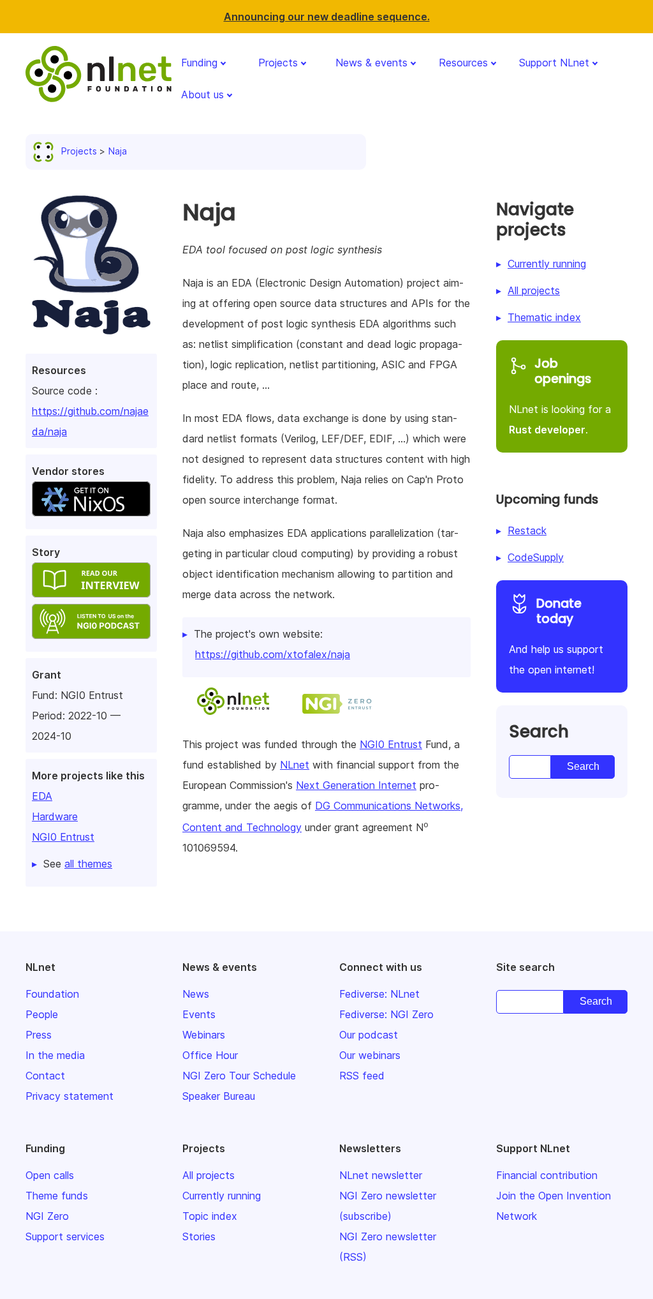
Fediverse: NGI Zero (386, 1014)
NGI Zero (47, 1216)
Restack (527, 530)
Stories (199, 1236)
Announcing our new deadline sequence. (327, 16)
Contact (45, 1075)
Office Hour (210, 1055)
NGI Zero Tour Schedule (239, 1075)
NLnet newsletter (380, 1175)
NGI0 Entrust (63, 836)
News (195, 993)
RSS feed (362, 1075)
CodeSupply (536, 557)
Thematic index (544, 317)
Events (199, 1014)
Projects (278, 62)
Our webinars (369, 1055)
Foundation (52, 993)
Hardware (55, 816)
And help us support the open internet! (556, 636)
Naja (117, 151)
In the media (55, 1055)
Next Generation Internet (356, 785)
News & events (371, 62)
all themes (88, 863)
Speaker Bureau (218, 1096)
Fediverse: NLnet (379, 993)
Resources (463, 62)
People (42, 1014)
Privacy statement (70, 1096)
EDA (42, 796)
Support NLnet (554, 62)
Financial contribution (547, 1175)
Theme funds (57, 1195)
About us (202, 94)
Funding (199, 62)
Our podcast (368, 1034)
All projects (534, 290)
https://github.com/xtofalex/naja (272, 654)
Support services (65, 1236)
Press (39, 1034)
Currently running (547, 263)
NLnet (294, 764)
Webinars (203, 1034)
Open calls (50, 1175)
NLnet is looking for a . (560, 396)
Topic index (209, 1216)
